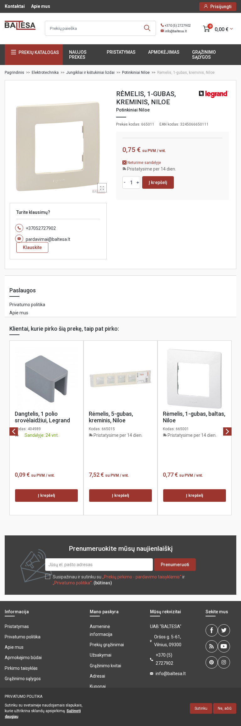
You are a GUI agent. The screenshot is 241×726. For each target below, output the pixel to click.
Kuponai (98, 686)
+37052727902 (41, 228)
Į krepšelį (158, 182)
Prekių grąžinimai (107, 644)
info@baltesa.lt (176, 31)
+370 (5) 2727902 (178, 25)
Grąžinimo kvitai (105, 665)
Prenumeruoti (175, 564)
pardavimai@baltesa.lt (48, 239)
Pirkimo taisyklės (21, 668)
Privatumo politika (27, 304)
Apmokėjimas (163, 52)
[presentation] (13, 431)
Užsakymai (100, 655)
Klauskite (32, 247)
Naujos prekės (78, 55)
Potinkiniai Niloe (133, 109)
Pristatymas (121, 52)
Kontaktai (15, 6)
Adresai (97, 676)
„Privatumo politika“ (72, 582)
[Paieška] (147, 28)
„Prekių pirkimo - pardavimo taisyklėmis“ (141, 576)
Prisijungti (221, 6)
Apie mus (40, 6)
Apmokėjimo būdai (23, 657)
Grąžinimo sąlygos (204, 55)
